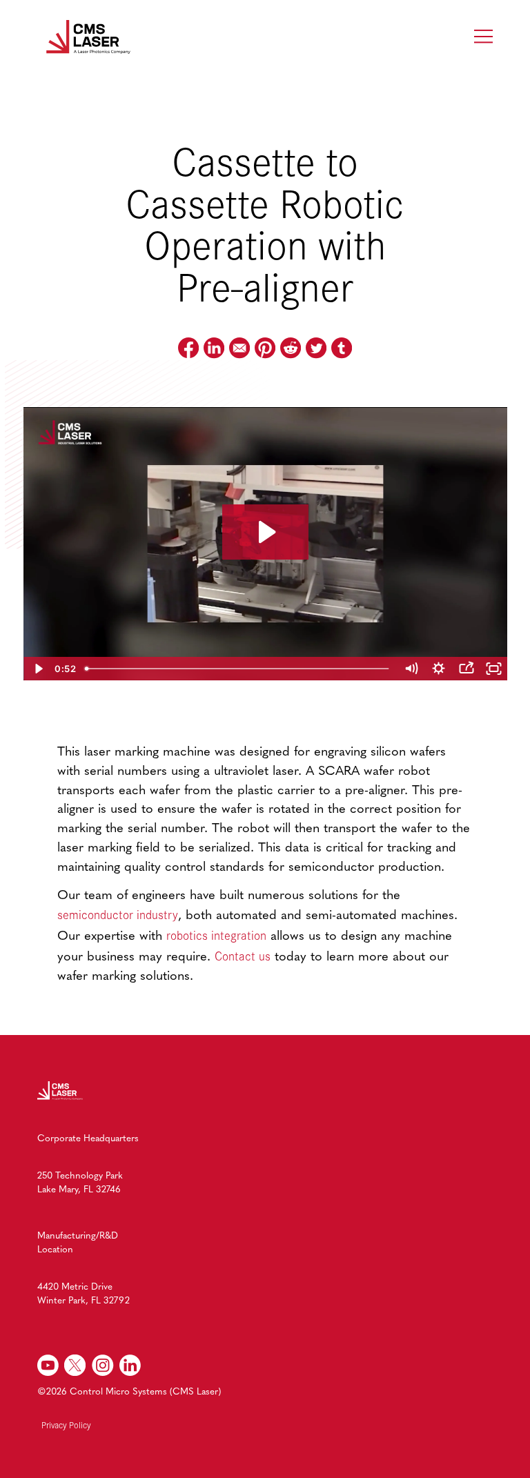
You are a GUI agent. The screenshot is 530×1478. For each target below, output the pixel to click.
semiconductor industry (117, 914)
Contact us (243, 955)
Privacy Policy (66, 1424)
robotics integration (216, 935)
